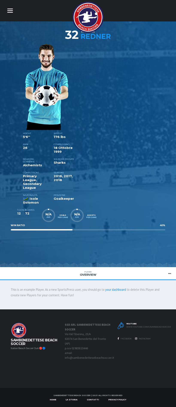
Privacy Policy (117, 399)
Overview (88, 273)
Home (53, 399)
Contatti (93, 399)
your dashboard (115, 289)
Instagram (144, 338)
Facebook (126, 338)
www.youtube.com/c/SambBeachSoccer (145, 327)
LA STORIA (71, 399)
